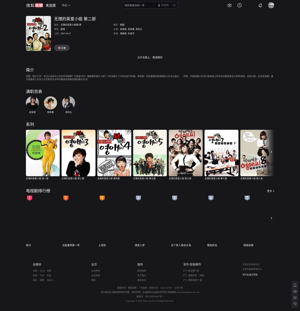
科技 (49, 275)
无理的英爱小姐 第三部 (73, 178)
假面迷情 (248, 245)
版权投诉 (141, 280)
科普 (35, 275)
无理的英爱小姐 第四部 (108, 178)
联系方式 (153, 288)
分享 (63, 48)
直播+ (202, 275)
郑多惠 (131, 29)
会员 (94, 264)
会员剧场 (95, 275)
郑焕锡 (123, 33)
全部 (35, 271)
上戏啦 (102, 245)
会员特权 (95, 271)
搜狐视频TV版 (195, 280)
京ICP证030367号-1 (154, 296)
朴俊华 (131, 33)
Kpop (42, 271)
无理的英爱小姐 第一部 (37, 178)
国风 (35, 280)
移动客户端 (193, 271)
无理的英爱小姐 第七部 (216, 178)
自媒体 (37, 264)
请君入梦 (140, 245)
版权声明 (136, 292)
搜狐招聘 (132, 288)
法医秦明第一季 (71, 245)
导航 (64, 5)
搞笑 (42, 280)
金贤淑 (123, 29)
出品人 (50, 280)
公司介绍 (178, 288)
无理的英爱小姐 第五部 (144, 178)
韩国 (122, 25)
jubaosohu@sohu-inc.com (188, 292)
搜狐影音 (192, 275)
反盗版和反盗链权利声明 (155, 292)
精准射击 (212, 245)
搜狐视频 (34, 5)
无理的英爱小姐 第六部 (180, 178)
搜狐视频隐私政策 (121, 292)
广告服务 (143, 288)
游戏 (49, 271)
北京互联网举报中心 (252, 269)
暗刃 (28, 245)
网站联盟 (141, 271)
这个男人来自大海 (181, 245)
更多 (269, 191)
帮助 (93, 280)
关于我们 (141, 275)
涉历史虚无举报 (250, 274)
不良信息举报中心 (251, 264)
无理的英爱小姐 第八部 (251, 178)
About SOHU (166, 288)
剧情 (63, 29)
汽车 (42, 275)
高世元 (139, 29)
